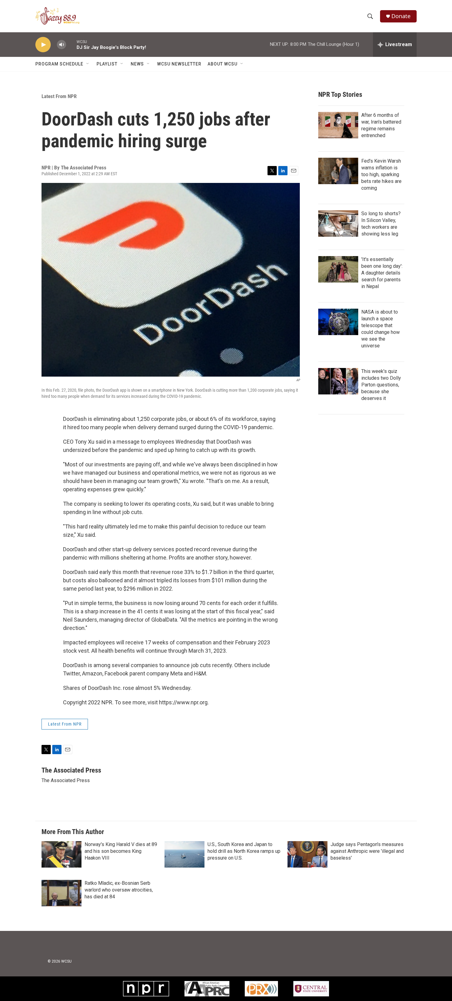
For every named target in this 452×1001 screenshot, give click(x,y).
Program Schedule (59, 63)
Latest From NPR (59, 96)
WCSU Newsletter (179, 63)
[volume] (61, 45)
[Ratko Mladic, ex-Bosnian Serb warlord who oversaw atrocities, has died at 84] (61, 893)
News (137, 63)
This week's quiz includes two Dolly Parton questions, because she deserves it (381, 384)
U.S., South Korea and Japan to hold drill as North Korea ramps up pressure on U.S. (244, 851)
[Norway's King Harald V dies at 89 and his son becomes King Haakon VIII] (61, 854)
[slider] (71, 44)
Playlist (107, 63)
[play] (43, 44)
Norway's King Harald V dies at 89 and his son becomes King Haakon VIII (121, 851)
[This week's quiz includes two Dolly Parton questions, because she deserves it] (338, 381)
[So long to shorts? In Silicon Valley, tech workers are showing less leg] (338, 223)
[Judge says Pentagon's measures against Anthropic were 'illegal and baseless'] (307, 854)
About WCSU (222, 63)
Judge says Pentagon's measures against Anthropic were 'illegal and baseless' (367, 851)
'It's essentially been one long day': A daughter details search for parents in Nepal (381, 272)
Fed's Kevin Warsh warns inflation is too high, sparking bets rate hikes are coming (381, 174)
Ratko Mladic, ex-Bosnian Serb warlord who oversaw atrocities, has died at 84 (119, 890)
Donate (400, 16)
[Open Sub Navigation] (87, 63)
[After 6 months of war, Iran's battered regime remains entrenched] (338, 125)
